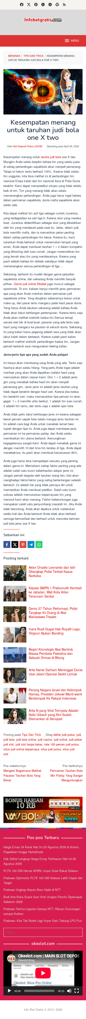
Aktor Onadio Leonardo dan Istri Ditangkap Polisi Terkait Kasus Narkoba (52, 571)
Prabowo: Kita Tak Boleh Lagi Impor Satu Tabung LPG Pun (42, 920)
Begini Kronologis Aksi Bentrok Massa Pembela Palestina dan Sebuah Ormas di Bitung (51, 653)
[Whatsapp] (39, 544)
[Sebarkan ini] (6, 544)
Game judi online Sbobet (30, 284)
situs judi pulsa (51, 749)
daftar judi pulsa (64, 734)
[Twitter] (28, 5)
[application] (43, 973)
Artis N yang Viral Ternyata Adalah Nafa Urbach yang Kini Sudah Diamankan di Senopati (53, 714)
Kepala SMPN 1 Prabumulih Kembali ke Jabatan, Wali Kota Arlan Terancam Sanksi (55, 592)
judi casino (45, 739)
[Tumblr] (43, 5)
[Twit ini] (14, 544)
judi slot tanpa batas (29, 744)
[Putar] (9, 991)
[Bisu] (69, 991)
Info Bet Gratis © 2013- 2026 (43, 1009)
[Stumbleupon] (50, 5)
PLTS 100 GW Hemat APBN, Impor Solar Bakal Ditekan (40, 871)
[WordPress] (57, 5)
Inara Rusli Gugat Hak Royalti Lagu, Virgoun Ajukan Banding (55, 631)
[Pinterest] (35, 5)
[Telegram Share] (31, 544)
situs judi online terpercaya (21, 749)
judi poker (75, 739)
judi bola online (26, 739)
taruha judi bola (51, 157)
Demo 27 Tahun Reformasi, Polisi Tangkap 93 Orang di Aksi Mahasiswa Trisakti (53, 612)
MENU (75, 41)
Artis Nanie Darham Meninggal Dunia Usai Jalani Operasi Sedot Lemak (56, 671)
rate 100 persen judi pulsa (61, 744)
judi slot (8, 744)
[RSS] (64, 5)
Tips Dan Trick (31, 734)
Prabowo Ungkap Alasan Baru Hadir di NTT (32, 889)
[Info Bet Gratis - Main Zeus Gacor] (43, 19)
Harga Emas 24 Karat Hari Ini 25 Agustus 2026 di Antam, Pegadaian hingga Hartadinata (41, 849)
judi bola (8, 739)
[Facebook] (21, 5)
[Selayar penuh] (76, 991)
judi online (60, 739)
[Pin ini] (22, 544)
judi (78, 734)
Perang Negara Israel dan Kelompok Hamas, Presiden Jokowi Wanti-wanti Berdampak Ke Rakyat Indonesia (55, 694)
